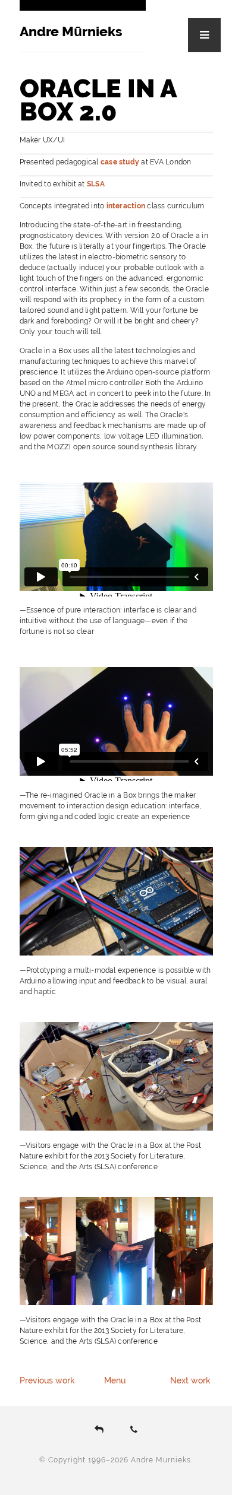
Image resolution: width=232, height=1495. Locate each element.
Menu (115, 1380)
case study (120, 162)
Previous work (47, 1380)
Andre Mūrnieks (71, 31)
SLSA (96, 184)
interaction (126, 206)
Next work (190, 1380)
